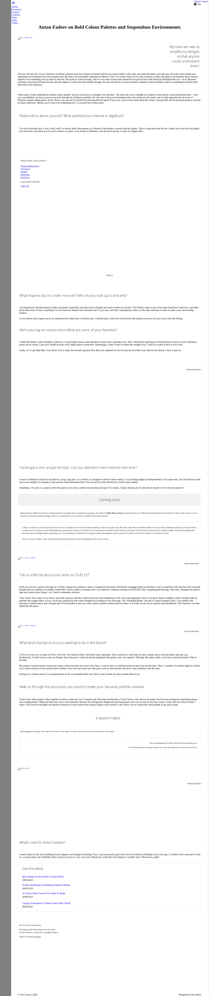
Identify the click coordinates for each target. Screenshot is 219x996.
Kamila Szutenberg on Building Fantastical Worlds (46, 885)
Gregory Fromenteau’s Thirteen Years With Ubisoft (46, 903)
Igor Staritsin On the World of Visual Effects (43, 876)
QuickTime (25, 174)
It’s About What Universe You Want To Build (43, 893)
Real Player (25, 177)
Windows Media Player (30, 166)
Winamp (24, 172)
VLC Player (25, 169)
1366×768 (25, 186)
